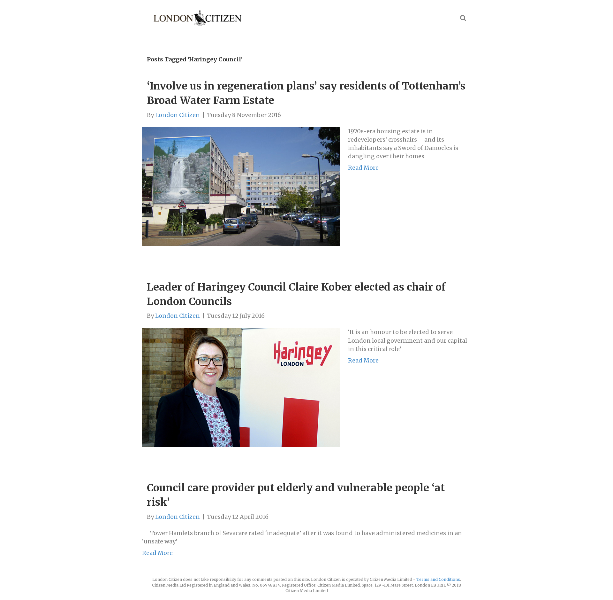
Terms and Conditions (438, 579)
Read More (363, 167)
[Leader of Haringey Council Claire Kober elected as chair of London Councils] (241, 387)
